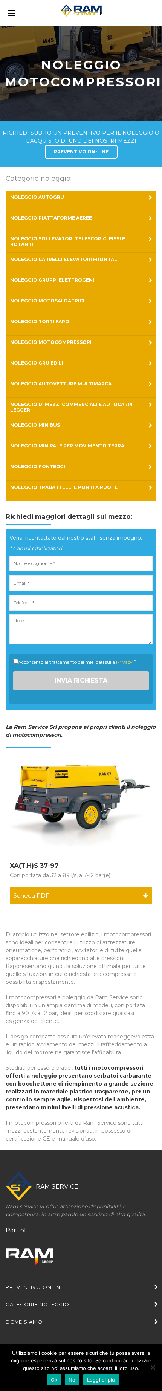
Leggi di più (101, 1380)
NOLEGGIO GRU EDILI (36, 363)
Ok (54, 1380)
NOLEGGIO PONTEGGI (37, 466)
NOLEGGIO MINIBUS (35, 425)
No (72, 1380)
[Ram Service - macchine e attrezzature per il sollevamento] (81, 13)
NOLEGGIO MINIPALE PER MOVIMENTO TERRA (67, 446)
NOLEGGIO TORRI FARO (39, 321)
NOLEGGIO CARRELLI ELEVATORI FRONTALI (64, 259)
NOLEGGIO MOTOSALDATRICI (47, 301)
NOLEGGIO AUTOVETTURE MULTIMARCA (61, 383)
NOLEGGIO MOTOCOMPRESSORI (51, 342)
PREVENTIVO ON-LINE (81, 151)
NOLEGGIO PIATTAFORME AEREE (51, 218)
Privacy (124, 662)
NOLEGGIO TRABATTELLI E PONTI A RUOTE (64, 487)
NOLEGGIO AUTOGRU (37, 197)
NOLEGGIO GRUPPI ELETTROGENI (52, 280)
